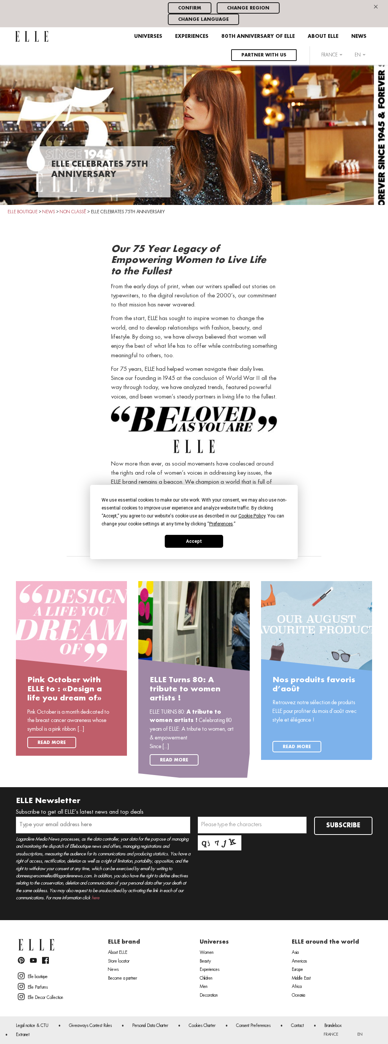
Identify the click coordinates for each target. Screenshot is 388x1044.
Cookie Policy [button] (251, 516)
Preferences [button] (221, 524)
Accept (194, 541)
